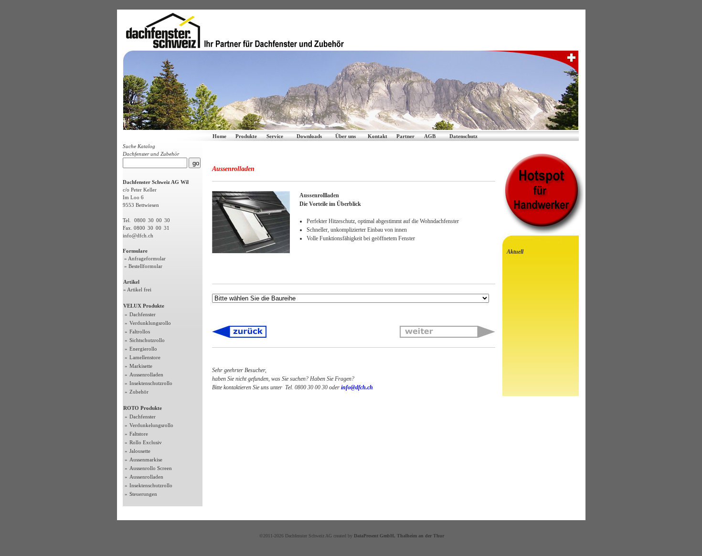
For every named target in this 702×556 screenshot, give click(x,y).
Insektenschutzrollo (150, 383)
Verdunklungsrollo (150, 323)
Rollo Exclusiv (145, 442)
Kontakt (377, 136)
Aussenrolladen (146, 374)
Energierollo (143, 349)
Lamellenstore (144, 357)
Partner (405, 136)
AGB (430, 136)
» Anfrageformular (144, 258)
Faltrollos (139, 331)
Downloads (309, 136)
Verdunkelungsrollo (151, 425)
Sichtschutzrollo (147, 340)
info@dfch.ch (138, 235)
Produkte (246, 136)
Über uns (345, 136)
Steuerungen (143, 494)
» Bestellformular (142, 266)
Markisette (140, 366)
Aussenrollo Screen (150, 468)
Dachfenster (142, 314)
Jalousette (139, 451)
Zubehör (139, 392)
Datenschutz (463, 136)
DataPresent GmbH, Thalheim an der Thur (399, 535)
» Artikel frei (137, 289)
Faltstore (138, 434)
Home (219, 136)
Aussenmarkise (145, 459)
